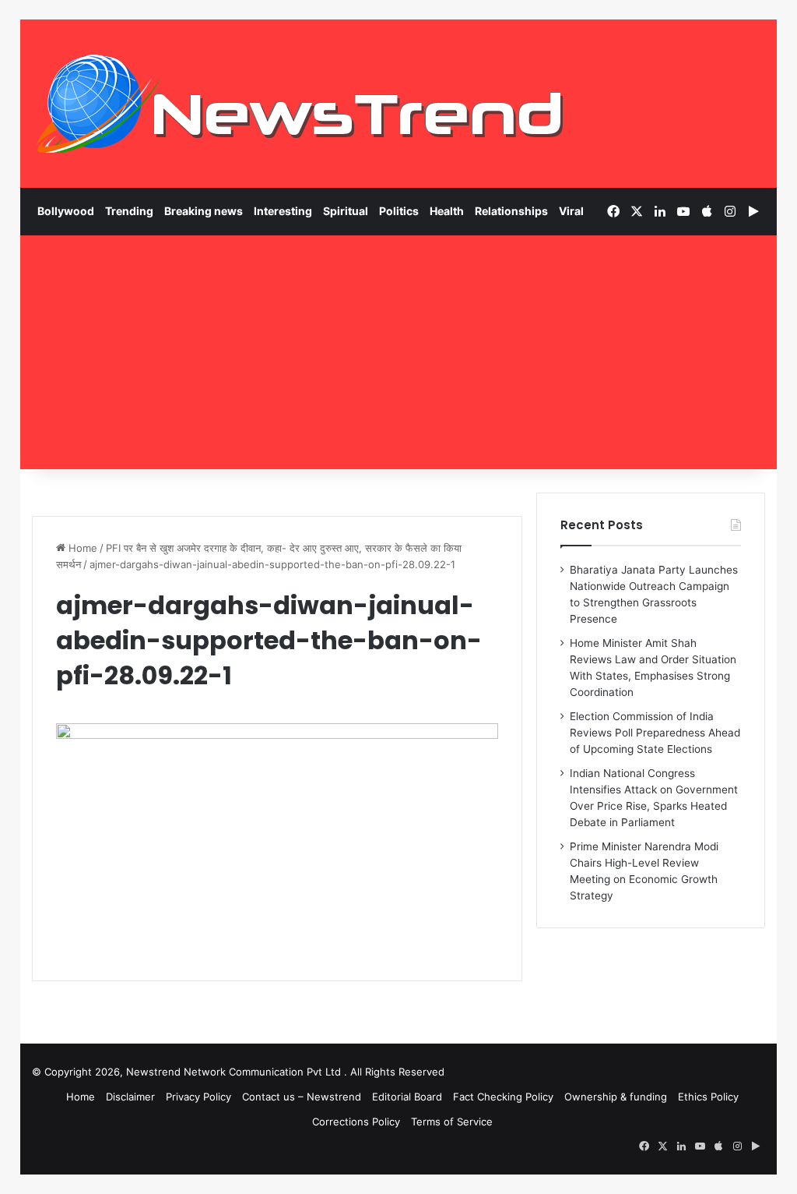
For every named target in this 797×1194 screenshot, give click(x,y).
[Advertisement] (399, 352)
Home (81, 548)
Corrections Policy (356, 1121)
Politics (399, 210)
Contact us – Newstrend (301, 1096)
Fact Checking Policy (503, 1096)
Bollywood (65, 210)
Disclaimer (130, 1096)
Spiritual (345, 210)
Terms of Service (452, 1121)
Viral (571, 210)
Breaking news (203, 210)
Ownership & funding (615, 1096)
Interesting (283, 210)
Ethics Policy (708, 1096)
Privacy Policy (198, 1096)
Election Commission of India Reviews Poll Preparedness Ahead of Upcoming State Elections (655, 732)
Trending (129, 210)
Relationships (511, 210)
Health (447, 210)
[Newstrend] (300, 104)
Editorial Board (407, 1096)
